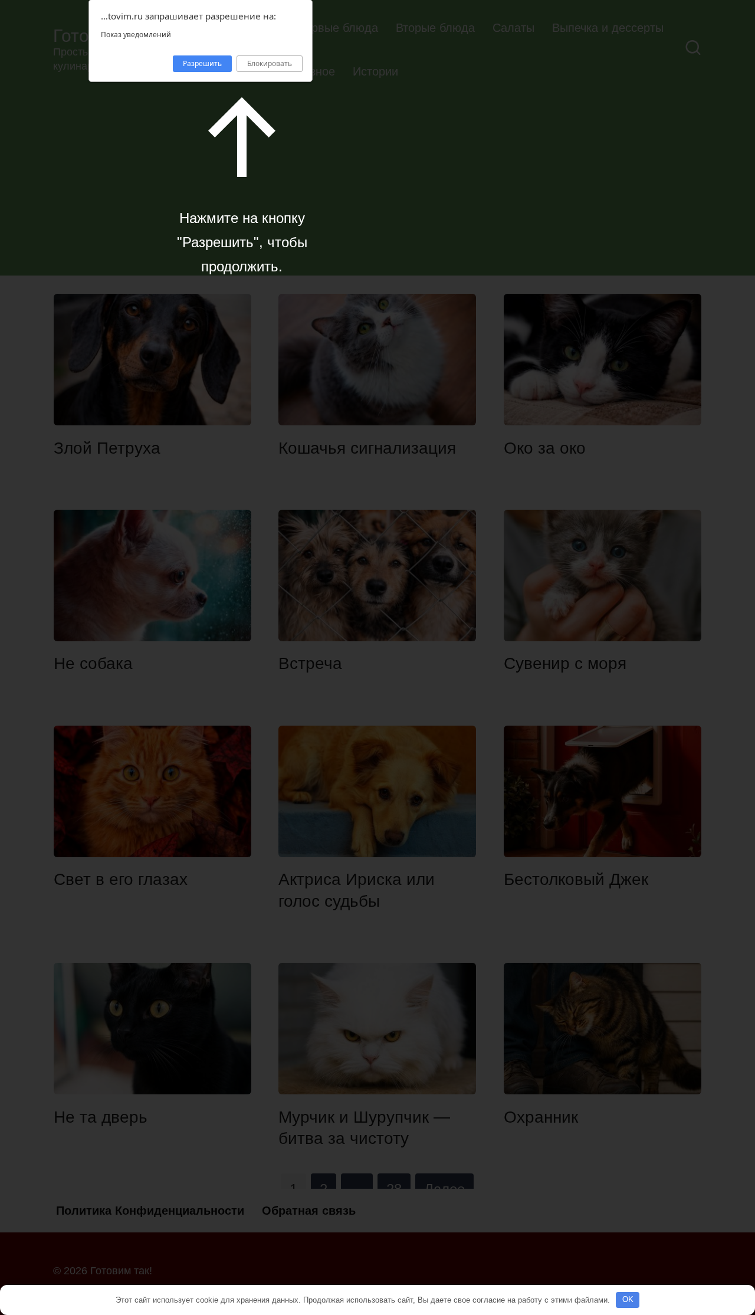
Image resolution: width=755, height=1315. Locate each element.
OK (627, 1299)
